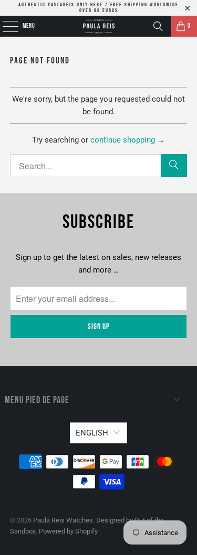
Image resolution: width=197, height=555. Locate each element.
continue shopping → (127, 140)
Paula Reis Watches (63, 520)
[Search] (158, 26)
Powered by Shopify (68, 531)
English (92, 433)
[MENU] (4, 26)
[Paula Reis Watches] (98, 26)
